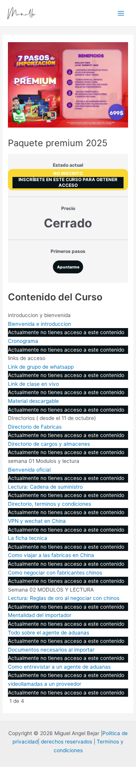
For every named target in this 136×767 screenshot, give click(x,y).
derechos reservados (66, 742)
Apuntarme (68, 267)
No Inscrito (68, 173)
